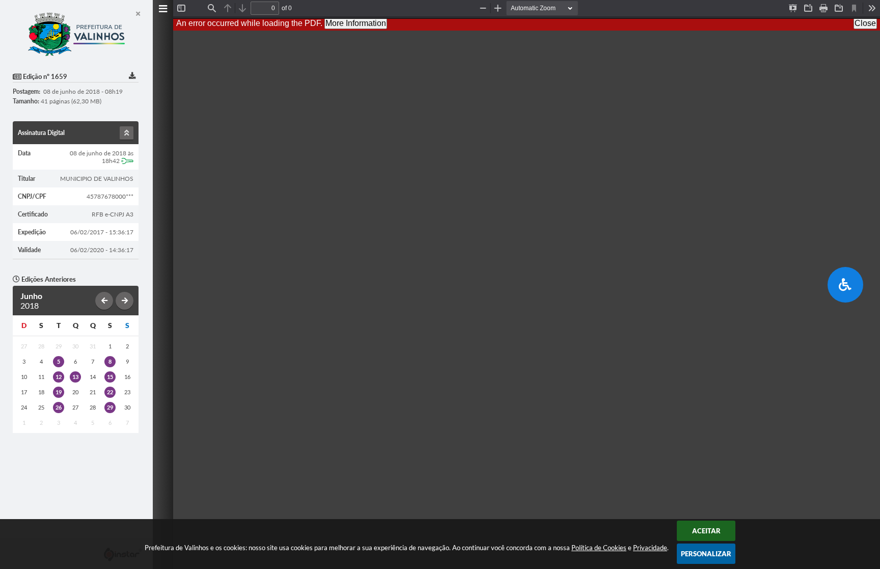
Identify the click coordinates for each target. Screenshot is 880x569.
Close (865, 23)
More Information (355, 23)
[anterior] (104, 301)
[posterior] (124, 301)
